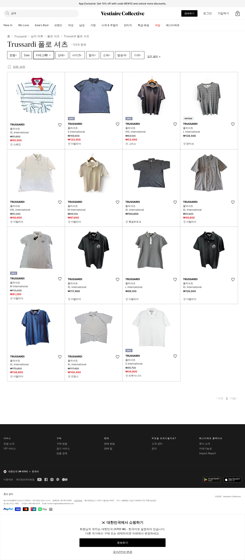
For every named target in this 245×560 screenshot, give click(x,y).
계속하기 (122, 542)
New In (8, 25)
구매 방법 (61, 443)
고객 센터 (157, 443)
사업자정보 (78, 501)
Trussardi (20, 36)
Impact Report (207, 453)
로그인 (207, 13)
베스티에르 (173, 25)
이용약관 (8, 479)
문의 (154, 448)
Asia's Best (42, 25)
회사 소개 (204, 443)
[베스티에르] (182, 25)
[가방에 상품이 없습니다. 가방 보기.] (237, 13)
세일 (157, 25)
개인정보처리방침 (25, 479)
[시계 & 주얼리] (121, 25)
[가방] (98, 25)
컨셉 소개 (9, 443)
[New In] (15, 25)
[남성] (87, 25)
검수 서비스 (63, 448)
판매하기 (189, 13)
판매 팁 (108, 448)
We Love (23, 25)
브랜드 (58, 25)
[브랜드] (65, 25)
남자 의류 (37, 36)
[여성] (76, 25)
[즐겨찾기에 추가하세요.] (60, 125)
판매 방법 (109, 443)
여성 (71, 25)
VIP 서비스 (10, 448)
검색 (13, 13)
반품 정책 (61, 453)
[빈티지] (134, 25)
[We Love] (31, 25)
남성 (82, 25)
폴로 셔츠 (53, 36)
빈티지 (128, 25)
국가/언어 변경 (122, 552)
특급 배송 (143, 25)
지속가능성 (205, 448)
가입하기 (223, 13)
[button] (237, 13)
